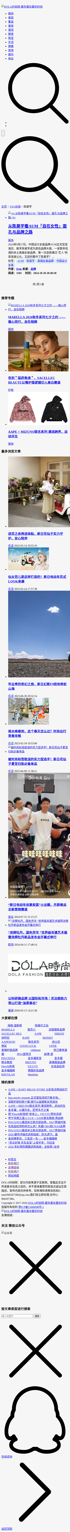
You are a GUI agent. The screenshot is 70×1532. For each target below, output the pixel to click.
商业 (11, 58)
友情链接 (13, 1167)
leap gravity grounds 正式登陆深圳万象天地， (34, 1097)
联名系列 (33, 1041)
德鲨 (4, 1045)
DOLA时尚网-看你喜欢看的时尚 (47, 1202)
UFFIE (53, 1045)
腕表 (11, 34)
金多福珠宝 (34, 1058)
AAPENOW (8, 1041)
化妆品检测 (58, 1066)
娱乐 (11, 54)
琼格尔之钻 (41, 1025)
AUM (20, 260)
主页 (4, 206)
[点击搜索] (38, 122)
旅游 (11, 50)
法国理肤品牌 (57, 1029)
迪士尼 (56, 1041)
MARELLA (8, 1029)
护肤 (11, 390)
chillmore (36, 1050)
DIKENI (59, 1033)
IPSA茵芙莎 (24, 1054)
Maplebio (33, 1074)
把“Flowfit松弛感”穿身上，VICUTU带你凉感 (35, 1114)
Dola (19, 269)
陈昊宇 (31, 260)
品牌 (33, 269)
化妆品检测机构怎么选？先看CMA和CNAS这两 (36, 1126)
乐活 (11, 42)
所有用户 (13, 1171)
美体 (11, 25)
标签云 (12, 1159)
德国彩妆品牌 (36, 1070)
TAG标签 (15, 206)
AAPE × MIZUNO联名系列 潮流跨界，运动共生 (36, 1105)
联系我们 (13, 1163)
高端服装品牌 (57, 1062)
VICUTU (33, 1066)
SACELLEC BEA (11, 1033)
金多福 (58, 1058)
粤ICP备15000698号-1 (31, 1207)
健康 (11, 46)
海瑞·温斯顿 (14, 1025)
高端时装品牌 (9, 1050)
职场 (11, 944)
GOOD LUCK (28, 1045)
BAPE (26, 1037)
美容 (11, 17)
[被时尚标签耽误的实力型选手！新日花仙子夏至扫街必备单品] (38, 751)
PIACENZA (8, 1058)
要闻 (11, 1010)
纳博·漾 (48, 1054)
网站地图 (13, 1175)
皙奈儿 (32, 1029)
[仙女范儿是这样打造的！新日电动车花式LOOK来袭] (28, 569)
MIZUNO (30, 1062)
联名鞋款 (6, 1062)
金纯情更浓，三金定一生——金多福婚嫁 (32, 1138)
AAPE (38, 1033)
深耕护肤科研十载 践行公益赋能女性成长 (33, 1101)
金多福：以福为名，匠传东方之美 (28, 1110)
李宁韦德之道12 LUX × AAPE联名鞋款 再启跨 (35, 1118)
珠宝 (11, 38)
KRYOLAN (8, 1074)
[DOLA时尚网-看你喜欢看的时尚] (22, 6)
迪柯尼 (5, 1037)
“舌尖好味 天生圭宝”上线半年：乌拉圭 (31, 1142)
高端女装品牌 (45, 260)
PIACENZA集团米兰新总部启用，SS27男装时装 (37, 1122)
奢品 (11, 21)
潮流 (11, 29)
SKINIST (47, 1037)
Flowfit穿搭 (8, 1066)
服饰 (11, 13)
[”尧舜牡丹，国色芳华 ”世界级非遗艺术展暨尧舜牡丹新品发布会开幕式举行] (38, 925)
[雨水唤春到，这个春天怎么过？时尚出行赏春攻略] (28, 723)
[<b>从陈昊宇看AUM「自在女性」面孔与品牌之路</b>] (38, 217)
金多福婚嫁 (8, 1070)
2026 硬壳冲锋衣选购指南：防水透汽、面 (33, 1134)
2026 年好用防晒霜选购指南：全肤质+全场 (33, 1146)
